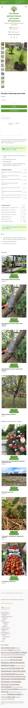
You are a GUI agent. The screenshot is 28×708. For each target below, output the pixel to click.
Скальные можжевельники (17, 686)
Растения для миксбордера (13, 679)
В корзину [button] (15, 275)
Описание (11, 123)
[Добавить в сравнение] (16, 103)
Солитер (3, 689)
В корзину (14, 106)
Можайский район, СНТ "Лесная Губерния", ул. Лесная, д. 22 (12, 599)
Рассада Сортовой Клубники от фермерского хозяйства (13, 537)
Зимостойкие (21, 652)
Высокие (11, 650)
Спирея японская (23, 689)
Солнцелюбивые (12, 689)
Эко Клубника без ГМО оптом (8, 581)
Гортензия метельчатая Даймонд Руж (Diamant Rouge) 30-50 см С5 (13, 462)
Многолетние (16, 660)
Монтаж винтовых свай (7, 492)
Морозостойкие (8, 662)
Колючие (22, 654)
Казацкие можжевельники (7, 654)
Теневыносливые (14, 694)
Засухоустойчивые (8, 652)
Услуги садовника (8, 91)
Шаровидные (11, 699)
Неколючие (19, 662)
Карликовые (16, 654)
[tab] (10, 123)
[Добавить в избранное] (13, 103)
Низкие (16, 665)
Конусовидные (5, 657)
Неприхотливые (8, 665)
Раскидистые (6, 668)
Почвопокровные (21, 665)
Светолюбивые (6, 687)
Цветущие (11, 697)
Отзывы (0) (17, 123)
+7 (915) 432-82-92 (14, 32)
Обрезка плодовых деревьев (9, 414)
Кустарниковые (16, 657)
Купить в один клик (14, 110)
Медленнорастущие (5, 660)
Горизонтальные (17, 650)
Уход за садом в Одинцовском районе (11, 279)
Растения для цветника (10, 684)
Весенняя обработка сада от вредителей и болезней (12, 324)
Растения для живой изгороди (16, 676)
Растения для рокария (11, 681)
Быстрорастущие (7, 648)
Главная (2, 91)
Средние (4, 692)
